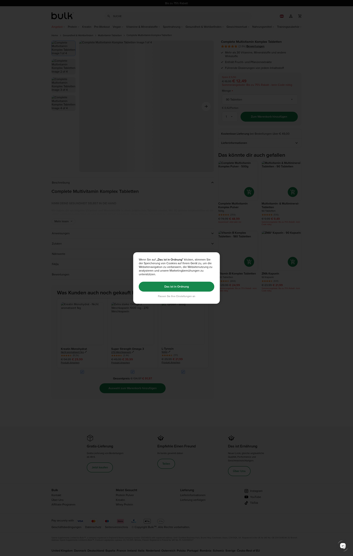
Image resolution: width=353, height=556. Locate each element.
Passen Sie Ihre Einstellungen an (176, 296)
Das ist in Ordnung (176, 286)
